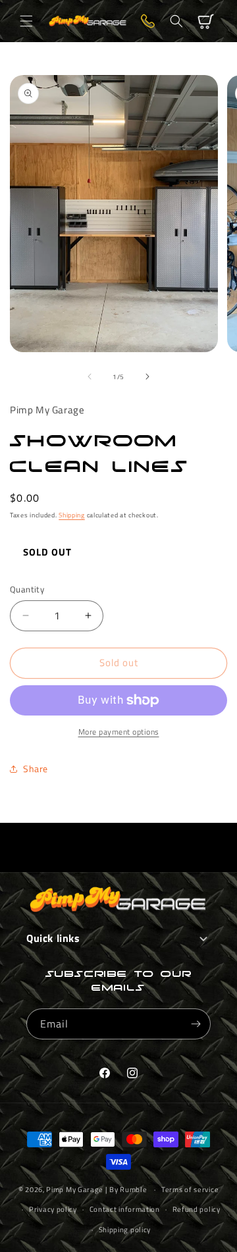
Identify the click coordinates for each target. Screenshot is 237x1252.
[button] (26, 21)
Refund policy (196, 1209)
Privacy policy (53, 1209)
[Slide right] (147, 376)
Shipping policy (125, 1229)
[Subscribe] (195, 1023)
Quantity (27, 589)
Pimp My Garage (74, 1189)
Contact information (125, 1209)
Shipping (72, 515)
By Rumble (128, 1189)
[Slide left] (89, 376)
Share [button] (35, 768)
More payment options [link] (118, 732)
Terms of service (190, 1189)
